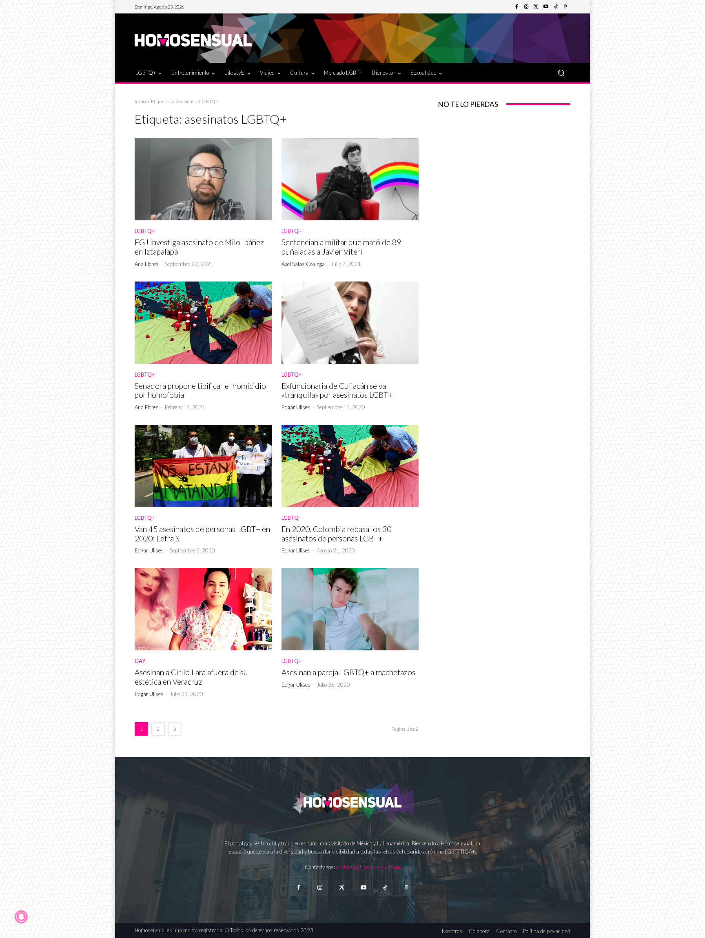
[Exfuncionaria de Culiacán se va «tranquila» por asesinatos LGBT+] (350, 323)
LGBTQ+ (145, 231)
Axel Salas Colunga (303, 264)
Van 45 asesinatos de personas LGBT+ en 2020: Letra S (202, 533)
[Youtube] (546, 7)
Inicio (140, 101)
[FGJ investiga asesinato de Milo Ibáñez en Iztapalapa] (203, 179)
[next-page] (175, 729)
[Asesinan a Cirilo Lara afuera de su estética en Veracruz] (203, 609)
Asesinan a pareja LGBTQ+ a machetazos (348, 672)
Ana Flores (147, 264)
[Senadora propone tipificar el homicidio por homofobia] (203, 323)
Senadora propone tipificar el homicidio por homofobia (200, 390)
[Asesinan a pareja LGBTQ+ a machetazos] (350, 609)
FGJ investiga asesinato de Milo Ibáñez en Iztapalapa (199, 246)
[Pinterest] (565, 7)
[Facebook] (516, 7)
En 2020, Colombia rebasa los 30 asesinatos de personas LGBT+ (336, 533)
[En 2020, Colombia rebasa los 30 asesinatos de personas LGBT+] (350, 466)
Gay (140, 661)
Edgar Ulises (296, 407)
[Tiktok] (385, 888)
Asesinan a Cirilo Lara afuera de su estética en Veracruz (191, 676)
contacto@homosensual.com (368, 867)
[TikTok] (556, 7)
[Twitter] (536, 7)
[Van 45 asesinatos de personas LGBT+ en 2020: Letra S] (203, 466)
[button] (560, 72)
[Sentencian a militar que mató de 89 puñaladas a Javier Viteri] (350, 179)
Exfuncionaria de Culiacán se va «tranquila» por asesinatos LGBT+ (337, 390)
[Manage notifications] (21, 916)
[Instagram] (526, 7)
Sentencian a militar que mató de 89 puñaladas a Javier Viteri (341, 246)
